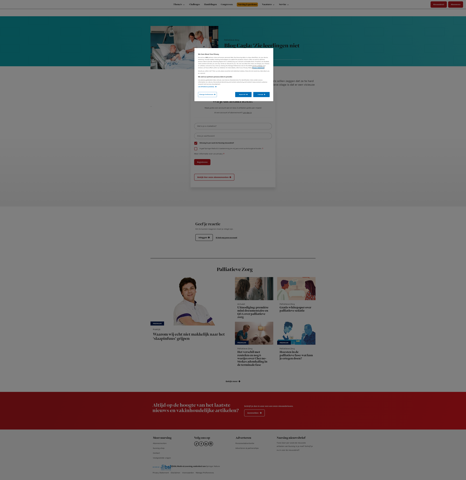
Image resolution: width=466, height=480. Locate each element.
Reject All (242, 94)
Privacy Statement (258, 68)
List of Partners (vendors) (206, 87)
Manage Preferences (206, 94)
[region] (233, 74)
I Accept (260, 94)
